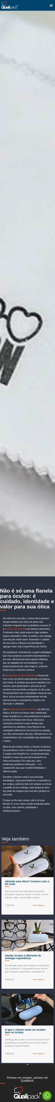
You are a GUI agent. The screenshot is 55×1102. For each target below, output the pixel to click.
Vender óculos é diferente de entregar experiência (23, 957)
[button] (51, 5)
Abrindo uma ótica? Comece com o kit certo (27, 883)
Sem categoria (38, 905)
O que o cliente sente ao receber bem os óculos (25, 1031)
